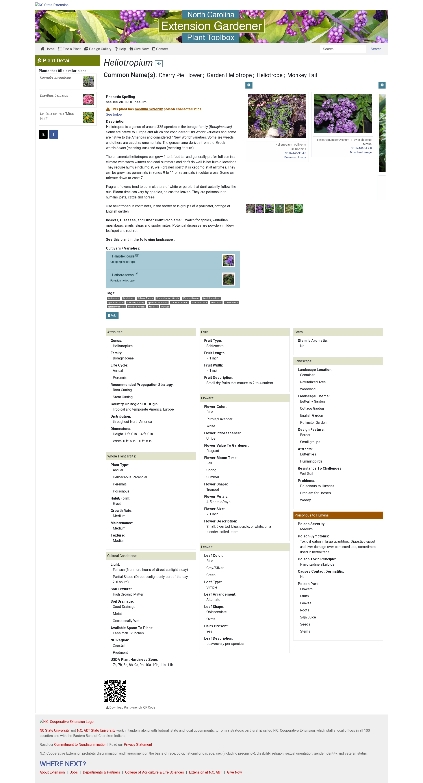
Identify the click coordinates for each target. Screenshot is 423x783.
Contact (161, 49)
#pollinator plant (116, 302)
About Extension (52, 772)
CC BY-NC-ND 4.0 (295, 153)
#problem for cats (116, 306)
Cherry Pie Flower (180, 75)
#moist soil (128, 298)
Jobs (74, 772)
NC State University (55, 730)
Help (122, 49)
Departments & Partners (101, 772)
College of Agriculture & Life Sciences (154, 772)
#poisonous (113, 298)
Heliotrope (269, 75)
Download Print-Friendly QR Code (132, 707)
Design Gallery (99, 49)
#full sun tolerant (179, 302)
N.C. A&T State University (96, 730)
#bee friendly (231, 302)
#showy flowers (145, 298)
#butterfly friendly (136, 302)
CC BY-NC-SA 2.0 (361, 148)
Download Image (295, 157)
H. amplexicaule (122, 258)
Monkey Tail (302, 75)
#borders (153, 306)
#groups (165, 306)
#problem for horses (158, 302)
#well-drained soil (211, 298)
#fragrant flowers (191, 298)
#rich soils (216, 302)
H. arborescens (122, 277)
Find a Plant (71, 49)
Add (113, 315)
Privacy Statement (138, 744)
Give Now (141, 49)
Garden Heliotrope (229, 75)
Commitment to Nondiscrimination (80, 744)
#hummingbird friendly (167, 298)
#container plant (200, 302)
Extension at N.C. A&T (205, 772)
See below (114, 114)
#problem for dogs (137, 306)
